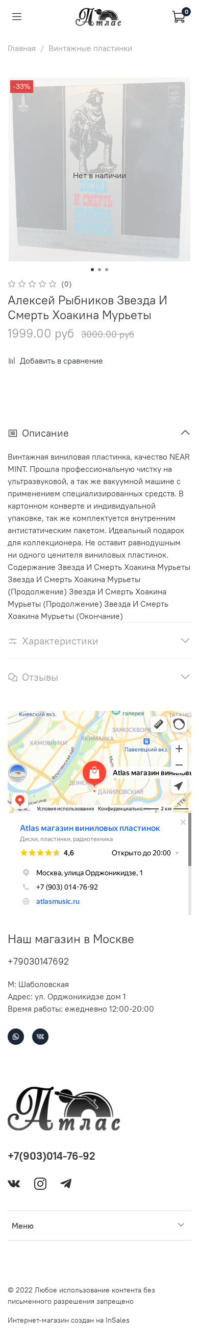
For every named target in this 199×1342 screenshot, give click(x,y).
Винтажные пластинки (90, 48)
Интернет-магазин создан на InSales (69, 1320)
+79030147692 (38, 961)
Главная (22, 48)
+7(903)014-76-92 (51, 1156)
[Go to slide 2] (99, 269)
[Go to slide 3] (106, 269)
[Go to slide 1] (92, 269)
